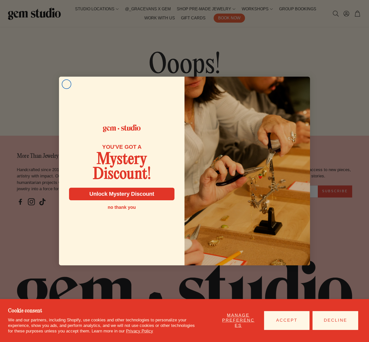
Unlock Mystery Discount (121, 194)
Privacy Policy (139, 331)
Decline (335, 320)
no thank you (122, 207)
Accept (286, 320)
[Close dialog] (66, 84)
